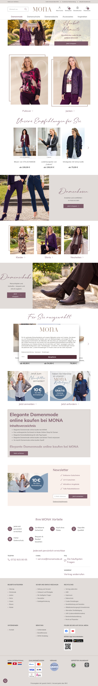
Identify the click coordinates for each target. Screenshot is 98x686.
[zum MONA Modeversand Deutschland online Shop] (10, 663)
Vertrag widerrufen (74, 574)
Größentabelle (41, 630)
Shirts (11, 598)
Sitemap (11, 589)
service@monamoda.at (50, 558)
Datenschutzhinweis (60, 501)
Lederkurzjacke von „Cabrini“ (49, 163)
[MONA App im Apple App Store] (68, 640)
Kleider (11, 607)
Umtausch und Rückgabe (45, 592)
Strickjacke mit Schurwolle (73, 162)
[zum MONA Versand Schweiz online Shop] (15, 663)
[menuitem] (17, 17)
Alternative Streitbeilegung (74, 610)
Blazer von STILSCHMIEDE (24, 162)
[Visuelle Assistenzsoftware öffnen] (85, 664)
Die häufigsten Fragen (74, 560)
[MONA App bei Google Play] (78, 641)
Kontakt (11, 630)
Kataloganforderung (43, 601)
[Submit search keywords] (25, 9)
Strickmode (12, 592)
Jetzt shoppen (71, 43)
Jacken (11, 595)
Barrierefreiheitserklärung (73, 616)
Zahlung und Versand (43, 589)
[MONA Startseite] (42, 9)
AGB (67, 592)
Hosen (11, 601)
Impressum (69, 595)
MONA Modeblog (42, 636)
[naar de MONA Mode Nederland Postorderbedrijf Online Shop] (20, 663)
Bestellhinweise (42, 633)
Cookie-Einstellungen (72, 601)
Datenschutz (69, 598)
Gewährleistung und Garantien (75, 604)
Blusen (11, 604)
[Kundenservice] (5, 681)
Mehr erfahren (19, 453)
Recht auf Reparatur (72, 619)
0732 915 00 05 (19, 559)
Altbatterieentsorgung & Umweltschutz (77, 607)
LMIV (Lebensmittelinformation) (75, 613)
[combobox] (18, 9)
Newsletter (40, 598)
